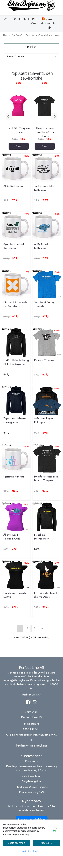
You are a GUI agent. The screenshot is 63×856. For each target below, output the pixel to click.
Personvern (31, 761)
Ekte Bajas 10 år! (31, 776)
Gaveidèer (30, 35)
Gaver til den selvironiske (49, 35)
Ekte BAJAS (16, 35)
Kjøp (18, 146)
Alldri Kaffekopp (13, 186)
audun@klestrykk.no (16, 680)
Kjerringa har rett (13, 477)
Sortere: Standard (16, 56)
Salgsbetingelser (31, 781)
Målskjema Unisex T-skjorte (32, 787)
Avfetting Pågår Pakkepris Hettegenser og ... (44, 422)
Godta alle (46, 843)
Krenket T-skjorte (44, 360)
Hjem (5, 35)
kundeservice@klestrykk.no (31, 746)
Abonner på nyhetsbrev (31, 819)
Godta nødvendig (16, 843)
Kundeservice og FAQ (31, 792)
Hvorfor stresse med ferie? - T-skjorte (45, 132)
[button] (9, 116)
